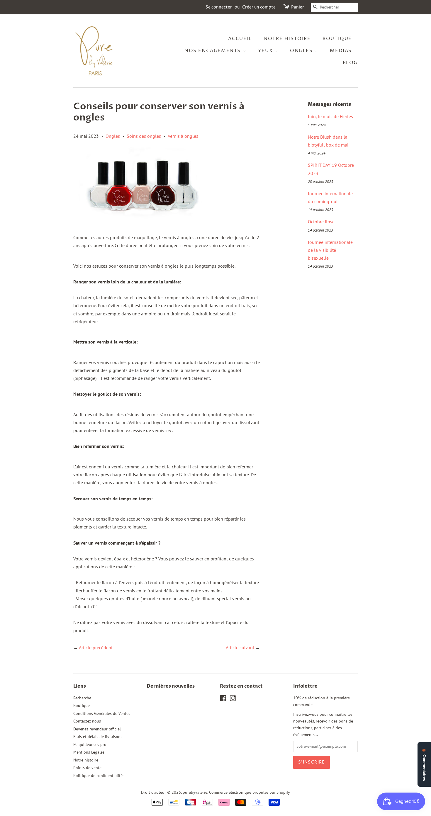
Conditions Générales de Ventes (101, 713)
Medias (341, 50)
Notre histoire (287, 38)
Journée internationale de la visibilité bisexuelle (330, 250)
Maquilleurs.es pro (89, 744)
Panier (297, 7)
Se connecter (219, 7)
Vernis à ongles (183, 136)
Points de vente (87, 767)
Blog (350, 62)
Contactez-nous (87, 721)
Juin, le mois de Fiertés (330, 116)
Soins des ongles (144, 136)
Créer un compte (259, 7)
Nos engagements (213, 50)
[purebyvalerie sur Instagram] (233, 699)
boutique (337, 38)
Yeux (266, 50)
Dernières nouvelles (171, 686)
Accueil (240, 38)
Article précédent (96, 647)
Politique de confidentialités (98, 775)
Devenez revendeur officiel (97, 729)
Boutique (81, 705)
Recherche (82, 698)
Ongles (302, 50)
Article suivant (240, 647)
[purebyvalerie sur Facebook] (223, 699)
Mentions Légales (88, 752)
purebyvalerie (195, 792)
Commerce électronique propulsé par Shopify (249, 792)
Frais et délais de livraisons (97, 736)
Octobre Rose (321, 222)
